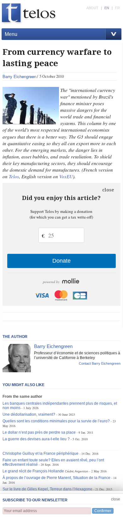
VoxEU (66, 176)
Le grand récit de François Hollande (33, 471)
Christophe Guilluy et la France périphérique (41, 453)
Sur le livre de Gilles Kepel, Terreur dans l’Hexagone (47, 489)
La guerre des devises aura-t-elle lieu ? (36, 439)
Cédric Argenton (76, 471)
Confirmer (102, 511)
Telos (14, 176)
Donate (61, 261)
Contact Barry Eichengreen (99, 363)
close (108, 189)
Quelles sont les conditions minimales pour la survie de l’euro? (56, 421)
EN (106, 8)
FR (117, 8)
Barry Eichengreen (19, 76)
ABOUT (92, 8)
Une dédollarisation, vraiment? (29, 414)
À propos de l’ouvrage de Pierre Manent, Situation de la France (56, 478)
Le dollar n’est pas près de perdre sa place (39, 432)
